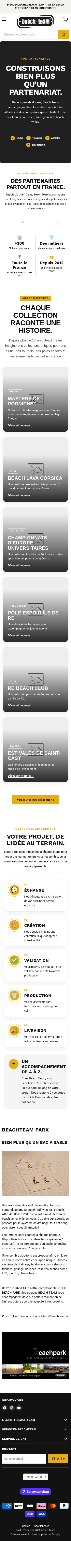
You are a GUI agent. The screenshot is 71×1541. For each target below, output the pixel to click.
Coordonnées (41, 1525)
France (33, 1476)
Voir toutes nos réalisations (35, 799)
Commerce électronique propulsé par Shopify (35, 1534)
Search (26, 1525)
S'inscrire (58, 1458)
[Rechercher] (63, 34)
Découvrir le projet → (21, 425)
